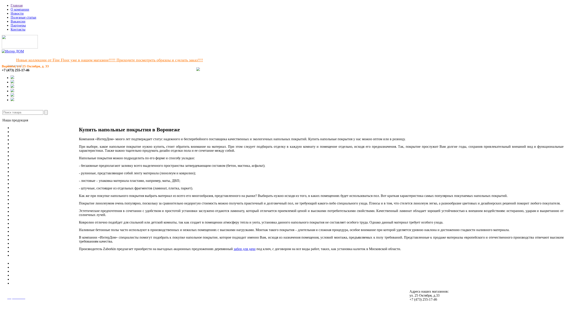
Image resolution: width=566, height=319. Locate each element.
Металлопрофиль (24, 227)
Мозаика (17, 195)
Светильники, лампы (27, 219)
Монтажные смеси (25, 247)
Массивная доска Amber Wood (34, 140)
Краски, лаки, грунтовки (30, 271)
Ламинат (18, 132)
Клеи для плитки (24, 235)
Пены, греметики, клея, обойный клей (40, 275)
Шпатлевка (19, 263)
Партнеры (18, 25)
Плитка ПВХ (21, 156)
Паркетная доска (23, 136)
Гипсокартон (21, 223)
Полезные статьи (23, 17)
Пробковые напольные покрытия (36, 144)
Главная (17, 5)
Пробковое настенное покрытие (35, 183)
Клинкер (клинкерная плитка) (34, 199)
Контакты (18, 29)
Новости (17, 13)
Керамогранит (22, 187)
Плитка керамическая (27, 191)
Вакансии (18, 21)
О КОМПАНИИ (125, 119)
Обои (15, 175)
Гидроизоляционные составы (33, 251)
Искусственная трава (27, 159)
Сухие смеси (21, 283)
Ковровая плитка (24, 152)
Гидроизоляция (22, 279)
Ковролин (18, 148)
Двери (16, 207)
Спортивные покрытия (28, 163)
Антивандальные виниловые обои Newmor (44, 179)
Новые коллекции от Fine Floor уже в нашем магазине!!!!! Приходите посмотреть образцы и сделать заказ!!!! (109, 60)
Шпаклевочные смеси (27, 243)
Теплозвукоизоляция (26, 267)
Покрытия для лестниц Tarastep (35, 167)
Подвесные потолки (26, 215)
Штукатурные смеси (26, 239)
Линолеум (19, 128)
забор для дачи (245, 249)
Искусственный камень (29, 203)
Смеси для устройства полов (33, 231)
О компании (20, 9)
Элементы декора (24, 211)
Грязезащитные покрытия (30, 171)
